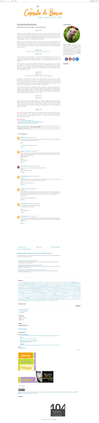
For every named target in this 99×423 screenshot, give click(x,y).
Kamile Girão (20, 295)
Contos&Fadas (50, 283)
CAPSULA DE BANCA (23, 309)
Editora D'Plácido (32, 287)
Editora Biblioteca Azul (52, 286)
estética (23, 292)
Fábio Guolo (44, 292)
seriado (51, 299)
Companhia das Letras (41, 283)
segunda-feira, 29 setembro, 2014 (31, 151)
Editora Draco (56, 287)
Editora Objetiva (23, 289)
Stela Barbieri (65, 299)
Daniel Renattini (67, 283)
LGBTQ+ (48, 295)
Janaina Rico (64, 293)
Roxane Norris (78, 298)
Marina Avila (37, 296)
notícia (74, 296)
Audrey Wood (36, 282)
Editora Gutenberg (21, 288)
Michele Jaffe (48, 296)
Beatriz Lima (23, 166)
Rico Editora (67, 298)
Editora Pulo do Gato (48, 289)
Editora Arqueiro (31, 286)
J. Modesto (55, 293)
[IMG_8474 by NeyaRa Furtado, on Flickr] (38, 74)
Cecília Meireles (68, 282)
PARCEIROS (21, 312)
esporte (19, 292)
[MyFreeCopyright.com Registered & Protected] (28, 393)
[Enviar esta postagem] (32, 126)
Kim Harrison (25, 295)
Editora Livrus (56, 288)
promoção (38, 298)
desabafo (25, 284)
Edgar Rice (58, 284)
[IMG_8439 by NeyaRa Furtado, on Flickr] (38, 30)
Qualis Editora (62, 298)
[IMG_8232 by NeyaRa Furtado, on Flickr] (38, 50)
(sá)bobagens (20, 282)
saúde (41, 299)
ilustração (37, 293)
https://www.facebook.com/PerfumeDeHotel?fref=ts (32, 121)
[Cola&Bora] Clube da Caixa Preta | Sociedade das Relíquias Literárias (34, 253)
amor (24, 282)
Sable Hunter (26, 299)
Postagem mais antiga (55, 247)
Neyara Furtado (21, 385)
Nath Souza (69, 296)
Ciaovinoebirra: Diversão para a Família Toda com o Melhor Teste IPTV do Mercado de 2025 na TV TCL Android (39, 345)
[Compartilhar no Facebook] (38, 127)
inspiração (41, 293)
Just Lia (21, 347)
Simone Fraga (59, 299)
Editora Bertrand (45, 286)
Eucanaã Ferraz (29, 292)
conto (46, 283)
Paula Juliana (23, 216)
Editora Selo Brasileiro (74, 289)
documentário (45, 284)
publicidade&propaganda (50, 298)
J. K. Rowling (50, 293)
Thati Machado (30, 300)
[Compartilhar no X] (37, 127)
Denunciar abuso (22, 329)
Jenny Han (69, 293)
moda (56, 296)
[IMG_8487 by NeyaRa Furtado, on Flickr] (38, 97)
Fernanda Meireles (53, 292)
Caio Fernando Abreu (59, 282)
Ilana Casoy (33, 293)
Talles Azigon (76, 299)
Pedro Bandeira (33, 298)
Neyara (28, 392)
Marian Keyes (31, 296)
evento (33, 292)
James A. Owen (59, 293)
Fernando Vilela (60, 292)
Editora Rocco (67, 289)
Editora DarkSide (39, 287)
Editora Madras (62, 288)
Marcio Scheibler (72, 295)
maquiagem (60, 295)
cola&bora (35, 283)
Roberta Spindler (72, 298)
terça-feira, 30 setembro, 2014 (34, 176)
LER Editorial (44, 295)
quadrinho (57, 298)
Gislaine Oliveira (75, 292)
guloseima (23, 293)
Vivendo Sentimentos (24, 334)
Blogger (55, 419)
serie (54, 299)
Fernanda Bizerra (24, 203)
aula (40, 282)
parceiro (25, 128)
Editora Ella (62, 287)
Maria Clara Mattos (21, 296)
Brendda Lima (50, 282)
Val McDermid (40, 300)
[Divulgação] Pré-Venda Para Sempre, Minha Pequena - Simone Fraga (32, 269)
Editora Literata (43, 288)
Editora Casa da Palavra (73, 286)
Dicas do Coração (31, 284)
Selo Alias (48, 299)
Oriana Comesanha (21, 298)
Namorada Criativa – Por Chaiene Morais (28, 340)
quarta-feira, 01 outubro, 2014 (34, 203)
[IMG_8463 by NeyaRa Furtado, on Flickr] (38, 72)
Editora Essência (73, 287)
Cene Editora (78, 282)
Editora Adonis (67, 284)
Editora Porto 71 (42, 289)
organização (79, 296)
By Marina (22, 344)
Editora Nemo (73, 288)
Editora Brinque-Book (65, 286)
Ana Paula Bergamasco (30, 282)
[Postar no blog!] (35, 127)
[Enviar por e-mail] (34, 127)
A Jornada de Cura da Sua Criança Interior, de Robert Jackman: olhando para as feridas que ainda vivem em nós (40, 335)
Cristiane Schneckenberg (57, 283)
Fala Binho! (48, 292)
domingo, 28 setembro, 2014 (30, 137)
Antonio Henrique (24, 176)
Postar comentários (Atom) (25, 249)
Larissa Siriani (29, 295)
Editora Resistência (61, 289)
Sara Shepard (37, 299)
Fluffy (21, 337)
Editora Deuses (44, 287)
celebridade (73, 282)
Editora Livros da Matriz (50, 288)
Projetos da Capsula (23, 311)
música (64, 296)
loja (57, 295)
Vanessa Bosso (45, 300)
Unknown (22, 137)
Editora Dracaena (51, 287)
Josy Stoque (73, 293)
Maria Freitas (27, 296)
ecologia (54, 284)
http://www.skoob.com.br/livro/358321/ (29, 123)
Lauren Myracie (34, 295)
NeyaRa (22, 319)
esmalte (79, 290)
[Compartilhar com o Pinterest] (39, 127)
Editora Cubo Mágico (25, 287)
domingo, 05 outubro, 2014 (31, 216)
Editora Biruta (58, 286)
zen (57, 300)
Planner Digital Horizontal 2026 (25, 341)
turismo (29, 128)
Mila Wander (52, 296)
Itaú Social (45, 293)
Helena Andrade (28, 293)
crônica (63, 283)
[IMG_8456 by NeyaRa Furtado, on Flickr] (38, 109)
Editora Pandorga (30, 289)
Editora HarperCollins (29, 288)
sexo (56, 299)
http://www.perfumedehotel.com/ (26, 120)
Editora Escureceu (67, 287)
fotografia (65, 292)
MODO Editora (60, 296)
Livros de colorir (23, 348)
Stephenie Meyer (70, 299)
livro (23, 128)
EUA (25, 292)
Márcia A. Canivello (66, 295)
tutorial (37, 300)
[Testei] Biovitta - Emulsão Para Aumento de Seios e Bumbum (30, 265)
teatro (22, 300)
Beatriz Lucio (43, 282)
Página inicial (39, 247)
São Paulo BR (31, 299)
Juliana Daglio (78, 293)
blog (47, 282)
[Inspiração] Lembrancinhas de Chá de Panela (27, 260)
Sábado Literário (21, 299)
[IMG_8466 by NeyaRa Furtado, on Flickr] (38, 95)
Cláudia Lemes (30, 283)
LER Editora (40, 295)
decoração (20, 284)
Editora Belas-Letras (37, 286)
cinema (25, 283)
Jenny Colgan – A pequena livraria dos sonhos (28, 338)
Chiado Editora (20, 283)
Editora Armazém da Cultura (23, 286)
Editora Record (55, 289)
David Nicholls (78, 283)
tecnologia (25, 300)
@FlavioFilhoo (24, 317)
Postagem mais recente (22, 247)
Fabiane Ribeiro (38, 292)
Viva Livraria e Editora (52, 300)
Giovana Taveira (69, 292)
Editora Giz (79, 287)
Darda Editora (72, 283)
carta (64, 282)
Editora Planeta (35, 289)
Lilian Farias (52, 295)
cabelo (54, 282)
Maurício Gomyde (42, 296)
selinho (44, 299)
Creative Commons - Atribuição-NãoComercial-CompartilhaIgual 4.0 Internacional (60, 392)
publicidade (43, 298)
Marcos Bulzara (78, 295)
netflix (72, 296)
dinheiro (41, 284)
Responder (23, 147)
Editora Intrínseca (36, 288)
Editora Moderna (68, 288)
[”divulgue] (76, 392)
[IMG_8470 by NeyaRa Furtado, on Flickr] (38, 53)
